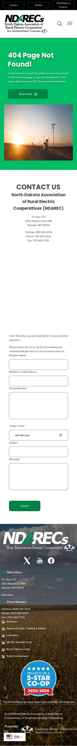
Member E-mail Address (23, 371)
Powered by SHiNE (11, 731)
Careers (13, 5)
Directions (7, 594)
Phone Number (18, 388)
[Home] (26, 24)
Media (38, 5)
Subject (13, 442)
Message (14, 459)
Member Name (17, 355)
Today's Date (16, 425)
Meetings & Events (63, 5)
